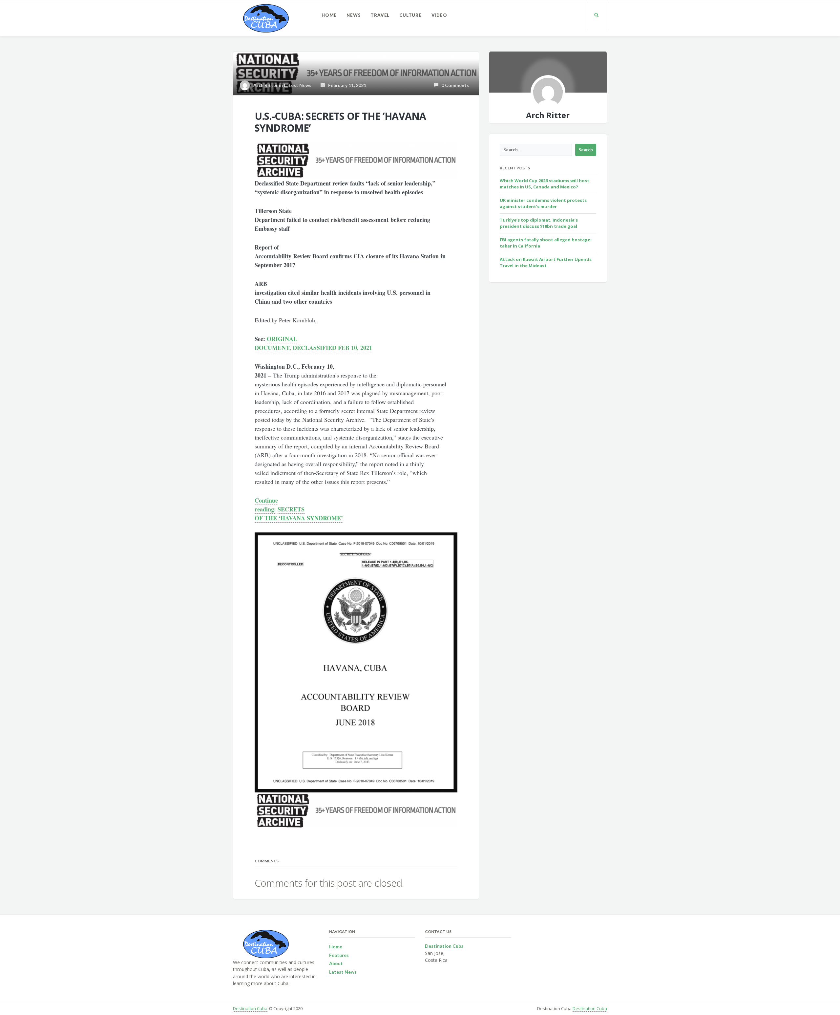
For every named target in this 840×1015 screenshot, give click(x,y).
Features (339, 955)
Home (329, 15)
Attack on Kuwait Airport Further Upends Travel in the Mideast (546, 262)
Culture (410, 15)
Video (439, 15)
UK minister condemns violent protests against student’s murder (543, 203)
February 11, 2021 (345, 85)
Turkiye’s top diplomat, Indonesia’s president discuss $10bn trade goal (539, 223)
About (336, 963)
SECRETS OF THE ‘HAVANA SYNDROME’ (299, 513)
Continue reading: (266, 504)
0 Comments (453, 85)
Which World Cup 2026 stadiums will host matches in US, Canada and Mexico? (544, 184)
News (353, 15)
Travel (379, 15)
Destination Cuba (250, 1008)
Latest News (297, 85)
